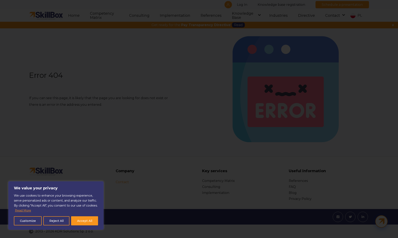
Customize (28, 221)
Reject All (56, 221)
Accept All (84, 221)
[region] (56, 205)
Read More (23, 210)
